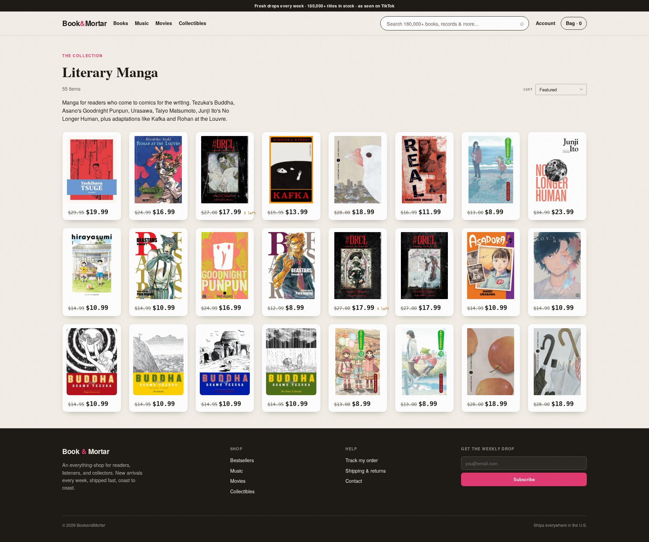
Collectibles (192, 23)
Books (120, 23)
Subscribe (524, 479)
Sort (528, 89)
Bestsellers (242, 460)
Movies (163, 23)
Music (142, 23)
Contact (353, 480)
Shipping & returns (365, 470)
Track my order (361, 460)
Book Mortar (84, 23)
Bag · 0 (574, 23)
